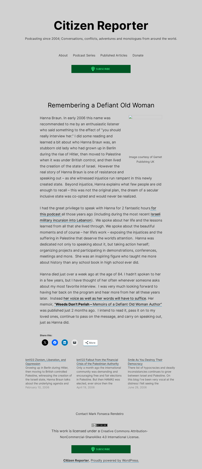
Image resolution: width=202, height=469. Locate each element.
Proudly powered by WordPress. (115, 460)
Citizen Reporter (101, 25)
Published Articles (113, 55)
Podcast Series (84, 55)
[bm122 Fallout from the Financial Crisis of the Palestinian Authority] (102, 373)
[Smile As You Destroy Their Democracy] (153, 373)
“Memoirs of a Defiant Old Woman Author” (108, 304)
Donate (138, 55)
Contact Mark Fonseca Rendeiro (100, 414)
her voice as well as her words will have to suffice (105, 298)
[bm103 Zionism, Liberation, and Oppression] (51, 373)
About (63, 55)
